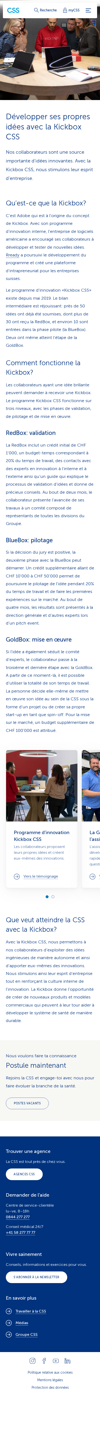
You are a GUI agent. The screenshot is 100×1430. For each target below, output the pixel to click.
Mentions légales (50, 1380)
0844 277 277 (18, 1217)
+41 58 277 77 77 (20, 1232)
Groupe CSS (27, 1334)
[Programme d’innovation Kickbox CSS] (41, 819)
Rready (12, 255)
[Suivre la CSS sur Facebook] (44, 1361)
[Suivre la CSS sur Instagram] (32, 1361)
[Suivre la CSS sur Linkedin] (67, 1361)
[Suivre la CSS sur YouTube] (56, 1361)
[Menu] (88, 10)
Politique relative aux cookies (50, 1372)
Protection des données (50, 1387)
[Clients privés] (13, 10)
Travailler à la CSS (31, 1311)
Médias (22, 1323)
